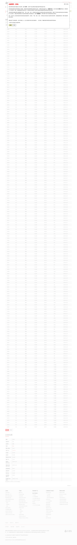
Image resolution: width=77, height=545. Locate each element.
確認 (10, 25)
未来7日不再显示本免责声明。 (15, 22)
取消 (14, 25)
